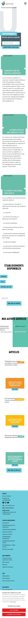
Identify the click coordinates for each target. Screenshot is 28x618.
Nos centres (5, 562)
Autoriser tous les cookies (14, 614)
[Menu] (25, 3)
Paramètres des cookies (14, 606)
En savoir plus (13, 601)
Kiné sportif (5, 523)
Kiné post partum (7, 532)
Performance (6, 578)
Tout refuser (14, 610)
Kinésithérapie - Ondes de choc (8, 546)
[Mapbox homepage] (5, 298)
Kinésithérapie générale (9, 529)
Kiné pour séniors (7, 534)
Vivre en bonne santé (8, 581)
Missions (4, 564)
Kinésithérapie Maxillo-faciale (8, 541)
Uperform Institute (7, 567)
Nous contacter (6, 496)
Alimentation (6, 576)
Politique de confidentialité (6, 499)
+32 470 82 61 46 (9, 505)
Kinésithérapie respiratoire (6, 537)
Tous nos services (7, 589)
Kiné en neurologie (7, 549)
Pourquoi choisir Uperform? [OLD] (7, 559)
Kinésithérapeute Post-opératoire (8, 526)
